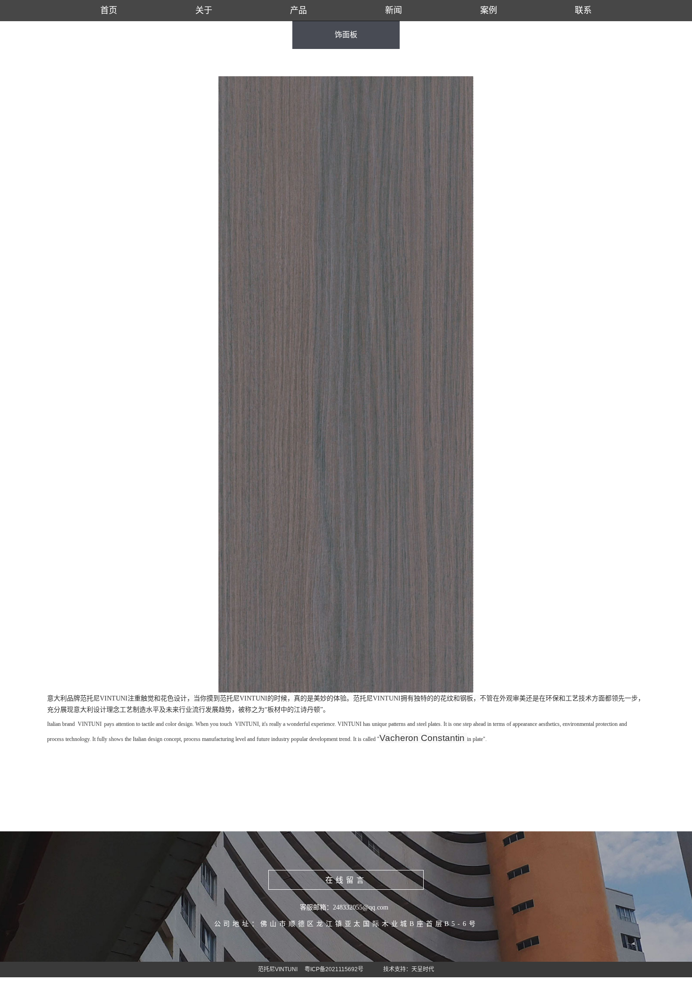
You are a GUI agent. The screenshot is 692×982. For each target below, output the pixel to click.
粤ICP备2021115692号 (334, 969)
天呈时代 (422, 969)
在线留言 (345, 880)
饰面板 (346, 35)
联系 (583, 10)
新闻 (393, 10)
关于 (203, 10)
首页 (108, 10)
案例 (488, 10)
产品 (298, 10)
